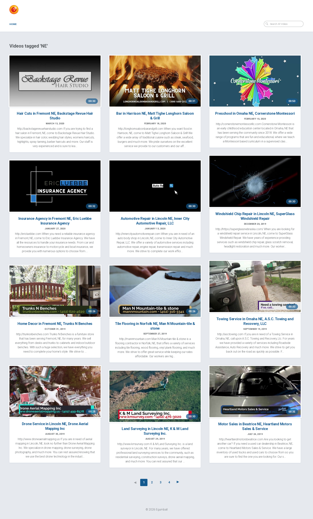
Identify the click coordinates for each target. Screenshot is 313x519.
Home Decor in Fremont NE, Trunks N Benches (55, 323)
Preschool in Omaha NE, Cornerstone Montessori (255, 113)
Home (13, 24)
